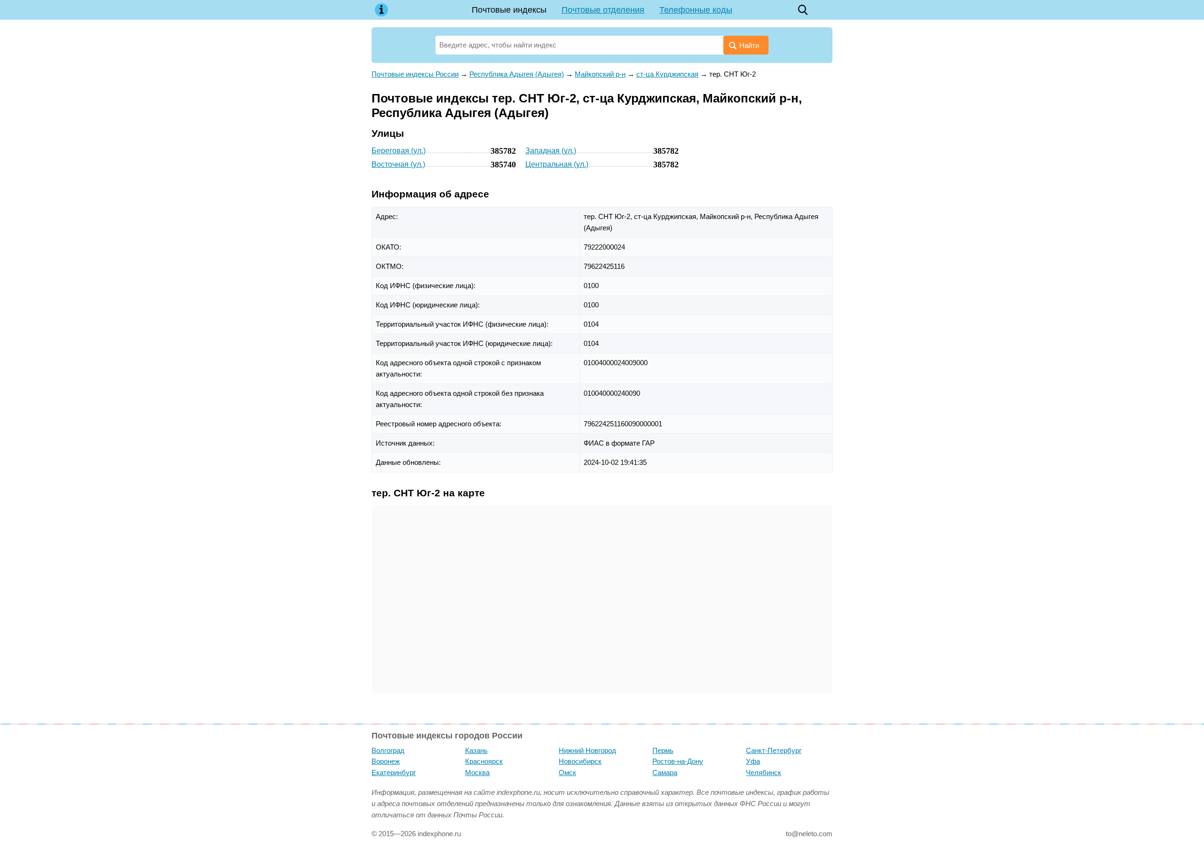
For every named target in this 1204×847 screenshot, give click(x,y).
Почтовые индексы (509, 10)
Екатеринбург (394, 772)
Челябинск (763, 772)
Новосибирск (580, 761)
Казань (476, 750)
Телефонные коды (695, 10)
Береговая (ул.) (399, 151)
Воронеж (386, 761)
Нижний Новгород (587, 750)
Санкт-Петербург (773, 750)
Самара (664, 772)
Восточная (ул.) (398, 164)
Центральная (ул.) (556, 164)
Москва (477, 772)
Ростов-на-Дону (677, 761)
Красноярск (484, 761)
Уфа (753, 761)
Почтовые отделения (603, 10)
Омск (567, 772)
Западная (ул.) (550, 151)
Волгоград (388, 750)
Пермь (662, 750)
